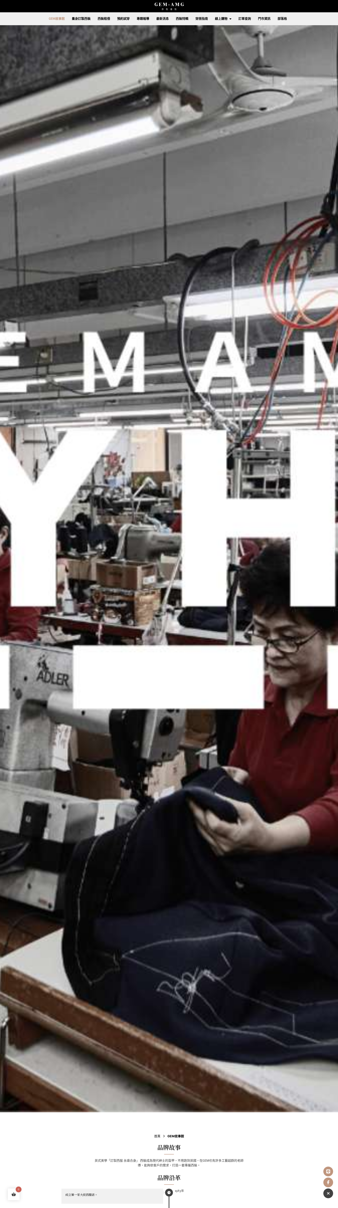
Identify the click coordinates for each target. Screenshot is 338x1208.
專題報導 (143, 19)
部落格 (282, 19)
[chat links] (328, 1193)
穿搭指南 (201, 19)
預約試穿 (123, 19)
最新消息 (162, 19)
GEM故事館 (57, 19)
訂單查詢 (244, 19)
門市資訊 (264, 19)
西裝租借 (104, 19)
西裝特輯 (182, 19)
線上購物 (221, 19)
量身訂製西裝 (81, 19)
